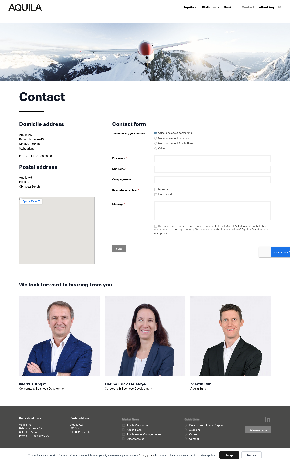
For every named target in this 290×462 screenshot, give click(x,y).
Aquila (189, 7)
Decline (251, 455)
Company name (121, 179)
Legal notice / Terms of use (193, 229)
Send (119, 248)
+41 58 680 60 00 (38, 435)
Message (118, 204)
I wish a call (165, 194)
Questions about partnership (175, 132)
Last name (119, 168)
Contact (248, 7)
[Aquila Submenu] (195, 8)
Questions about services (173, 138)
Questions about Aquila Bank (175, 143)
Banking (230, 7)
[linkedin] (267, 419)
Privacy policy (146, 455)
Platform (209, 7)
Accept (229, 455)
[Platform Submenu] (217, 8)
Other (161, 148)
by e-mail (163, 189)
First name (119, 158)
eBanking (266, 7)
